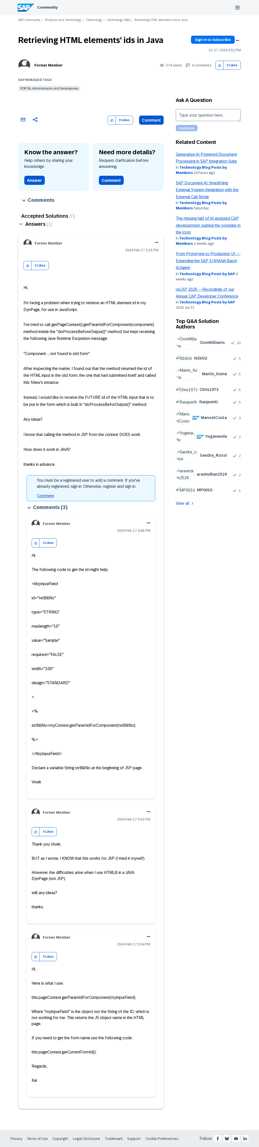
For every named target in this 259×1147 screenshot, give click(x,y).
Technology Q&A (118, 20)
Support (134, 1139)
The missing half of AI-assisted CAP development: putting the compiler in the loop (208, 225)
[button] (220, 65)
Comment (151, 120)
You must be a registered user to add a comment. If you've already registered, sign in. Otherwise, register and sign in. (88, 483)
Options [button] (237, 40)
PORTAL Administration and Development (49, 88)
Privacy (16, 1139)
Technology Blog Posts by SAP (207, 274)
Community (47, 7)
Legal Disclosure (86, 1139)
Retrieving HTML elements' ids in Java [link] (161, 20)
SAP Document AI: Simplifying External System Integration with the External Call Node (207, 190)
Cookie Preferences (161, 1139)
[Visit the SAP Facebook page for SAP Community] (218, 1139)
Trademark (114, 1139)
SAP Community (29, 20)
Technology (94, 20)
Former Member (48, 65)
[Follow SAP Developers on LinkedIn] (245, 1139)
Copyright (60, 1139)
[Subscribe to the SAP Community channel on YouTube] (236, 1139)
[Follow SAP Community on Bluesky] (227, 1139)
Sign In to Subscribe (213, 40)
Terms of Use (37, 1139)
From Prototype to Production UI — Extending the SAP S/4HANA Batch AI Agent (208, 261)
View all (182, 503)
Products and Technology (63, 20)
